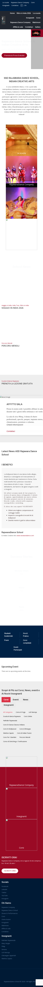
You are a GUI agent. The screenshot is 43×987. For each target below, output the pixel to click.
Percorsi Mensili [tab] (25, 737)
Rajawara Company (8, 907)
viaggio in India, (7, 305)
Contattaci (14, 5)
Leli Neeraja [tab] (33, 712)
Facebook (5, 886)
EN (25, 5)
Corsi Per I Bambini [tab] (9, 737)
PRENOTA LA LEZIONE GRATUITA (17, 383)
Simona (4, 949)
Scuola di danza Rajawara (10, 381)
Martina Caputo (7, 959)
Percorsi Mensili (7, 343)
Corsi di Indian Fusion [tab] (24, 733)
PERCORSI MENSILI (10, 345)
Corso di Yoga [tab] (20, 712)
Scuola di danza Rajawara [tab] (12, 716)
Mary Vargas (6, 943)
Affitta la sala (18, 27)
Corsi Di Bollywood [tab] (9, 729)
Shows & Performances (10, 913)
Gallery (37, 27)
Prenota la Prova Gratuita (14, 55)
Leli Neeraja (6, 952)
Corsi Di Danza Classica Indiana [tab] (14, 725)
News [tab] (25, 699)
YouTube (5, 895)
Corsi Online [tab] (28, 716)
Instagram (5, 899)
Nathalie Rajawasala (8, 940)
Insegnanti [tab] (9, 705)
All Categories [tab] (8, 712)
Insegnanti (5, 5)
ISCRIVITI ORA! (10, 871)
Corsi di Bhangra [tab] (25, 729)
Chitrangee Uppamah (9, 955)
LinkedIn (4, 889)
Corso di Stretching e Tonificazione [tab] (15, 741)
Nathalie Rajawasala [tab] (10, 721)
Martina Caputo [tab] (8, 733)
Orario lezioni (6, 919)
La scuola (5, 2)
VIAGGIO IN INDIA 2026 (12, 307)
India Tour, (16, 305)
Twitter (4, 892)
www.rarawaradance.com (25, 536)
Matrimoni (36, 22)
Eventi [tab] (16, 699)
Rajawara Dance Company (20, 2)
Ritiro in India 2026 (24, 13)
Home (12, 13)
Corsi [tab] (6, 699)
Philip (3, 946)
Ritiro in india (24, 305)
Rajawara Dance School (10, 910)
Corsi (33, 2)
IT (21, 5)
